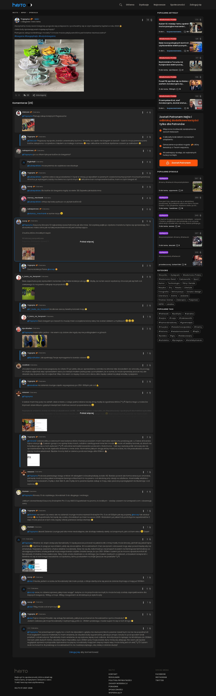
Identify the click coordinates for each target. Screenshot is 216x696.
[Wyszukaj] (120, 5)
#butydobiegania (47, 36)
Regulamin (114, 677)
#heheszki (164, 313)
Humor (162, 283)
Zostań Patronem (181, 162)
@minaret (31, 441)
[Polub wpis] (151, 20)
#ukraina (189, 313)
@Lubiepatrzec (34, 165)
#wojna (162, 318)
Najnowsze (159, 4)
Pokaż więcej (87, 241)
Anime (174, 296)
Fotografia (164, 291)
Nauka (178, 287)
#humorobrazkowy (168, 322)
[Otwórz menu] (142, 20)
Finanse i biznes (166, 300)
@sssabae (32, 385)
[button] (49, 65)
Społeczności (177, 4)
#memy (198, 327)
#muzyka (163, 327)
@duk (30, 581)
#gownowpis (186, 322)
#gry (172, 336)
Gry (170, 287)
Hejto (15, 13)
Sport (196, 279)
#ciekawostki (185, 318)
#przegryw (177, 340)
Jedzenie (184, 296)
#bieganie (20, 36)
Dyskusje (144, 4)
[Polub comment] (150, 112)
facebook (160, 674)
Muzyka (162, 287)
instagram (161, 677)
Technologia (174, 283)
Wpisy (23, 13)
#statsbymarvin (194, 340)
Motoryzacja (178, 291)
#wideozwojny (185, 336)
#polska (163, 336)
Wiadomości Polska (192, 275)
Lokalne (170, 304)
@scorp (51, 269)
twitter (159, 680)
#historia (163, 331)
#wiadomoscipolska (181, 327)
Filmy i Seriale (189, 283)
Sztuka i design (194, 291)
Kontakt (113, 674)
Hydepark (175, 275)
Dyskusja (33, 13)
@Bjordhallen (33, 357)
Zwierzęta (181, 300)
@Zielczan (32, 140)
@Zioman (31, 514)
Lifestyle (188, 287)
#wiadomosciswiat (180, 331)
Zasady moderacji (118, 683)
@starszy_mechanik (36, 213)
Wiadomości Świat (167, 279)
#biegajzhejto (31, 36)
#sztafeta (164, 340)
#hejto (196, 331)
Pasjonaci (193, 300)
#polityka (176, 313)
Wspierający (115, 692)
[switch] (29, 5)
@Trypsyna (27, 116)
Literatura (163, 296)
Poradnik (113, 686)
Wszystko (163, 275)
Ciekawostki (184, 279)
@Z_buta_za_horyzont (38, 309)
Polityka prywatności (120, 680)
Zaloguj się (195, 4)
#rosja (172, 318)
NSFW (161, 304)
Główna (130, 4)
